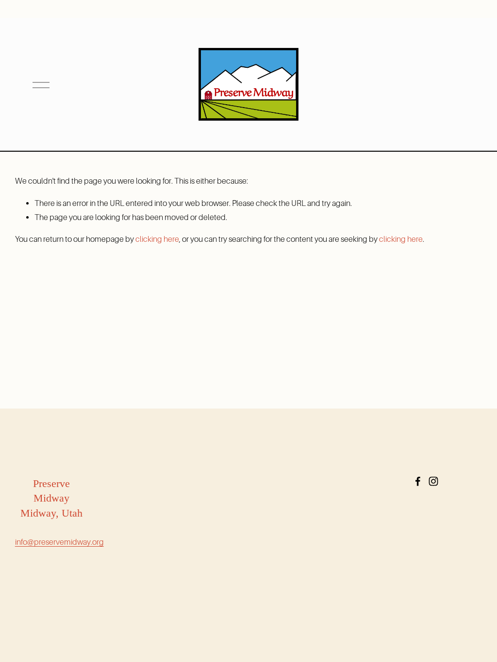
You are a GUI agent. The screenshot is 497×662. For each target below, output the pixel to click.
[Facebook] (418, 481)
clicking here (157, 239)
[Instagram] (433, 481)
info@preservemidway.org (59, 542)
